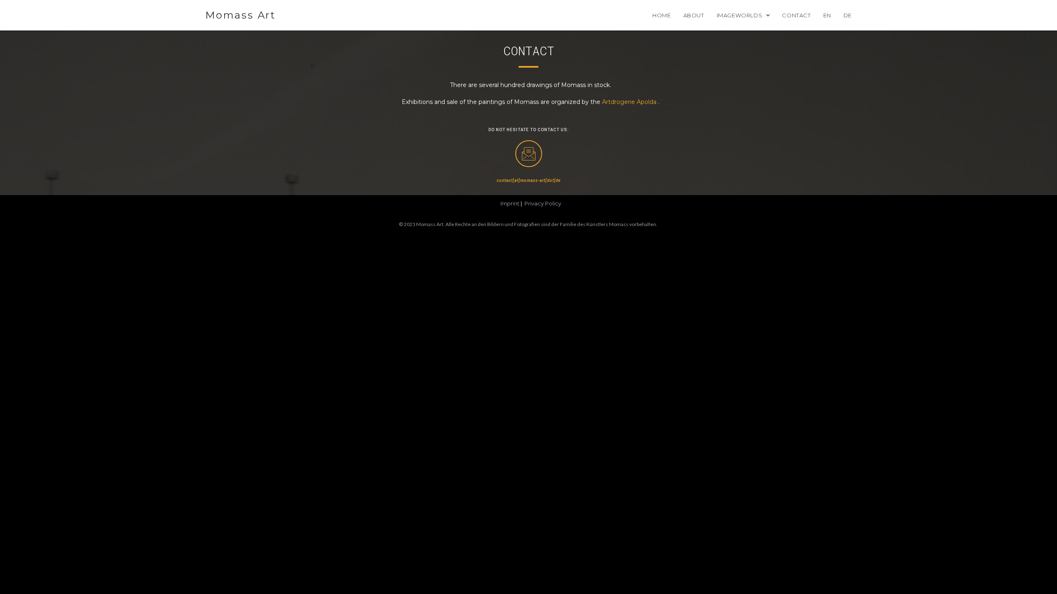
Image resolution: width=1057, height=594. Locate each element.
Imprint (509, 203)
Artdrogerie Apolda (629, 102)
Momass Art (240, 15)
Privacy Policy (542, 203)
